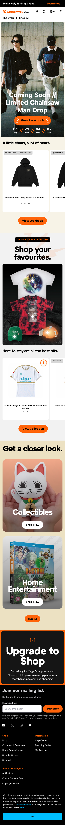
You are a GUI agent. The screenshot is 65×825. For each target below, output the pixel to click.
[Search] (44, 11)
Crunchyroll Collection (13, 745)
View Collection (33, 429)
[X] (12, 725)
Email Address (9, 703)
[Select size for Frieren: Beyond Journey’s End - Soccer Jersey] (43, 363)
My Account (41, 750)
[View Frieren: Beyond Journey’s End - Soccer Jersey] (26, 381)
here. (22, 807)
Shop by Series (10, 755)
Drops (5, 740)
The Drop (8, 18)
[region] (34, 181)
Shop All (24, 18)
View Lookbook (32, 120)
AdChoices (7, 773)
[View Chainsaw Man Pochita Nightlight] (47, 332)
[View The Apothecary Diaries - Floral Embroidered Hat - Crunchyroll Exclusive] (14, 336)
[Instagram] (21, 725)
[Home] (16, 11)
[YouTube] (30, 725)
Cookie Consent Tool (12, 778)
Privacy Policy (24, 804)
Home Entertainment (12, 750)
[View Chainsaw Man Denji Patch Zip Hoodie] (26, 173)
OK (32, 816)
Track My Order (43, 745)
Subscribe (53, 708)
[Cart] (60, 11)
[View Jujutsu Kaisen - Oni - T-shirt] (32, 316)
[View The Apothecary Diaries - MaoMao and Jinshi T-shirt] (32, 280)
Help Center (41, 740)
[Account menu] (37, 11)
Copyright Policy (10, 783)
